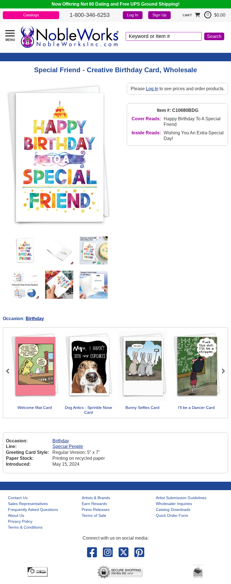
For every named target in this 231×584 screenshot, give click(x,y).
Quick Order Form (172, 515)
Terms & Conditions (25, 527)
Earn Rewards (94, 503)
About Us (16, 515)
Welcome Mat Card (34, 407)
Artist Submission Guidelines (181, 497)
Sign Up (159, 15)
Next (221, 371)
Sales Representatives (28, 503)
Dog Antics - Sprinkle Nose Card (88, 410)
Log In (132, 15)
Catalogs (31, 15)
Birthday (35, 318)
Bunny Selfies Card (142, 407)
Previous (10, 371)
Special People (67, 446)
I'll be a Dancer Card (196, 407)
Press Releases (96, 509)
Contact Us (18, 497)
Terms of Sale (94, 515)
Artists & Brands (96, 497)
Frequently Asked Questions (33, 509)
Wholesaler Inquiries (174, 503)
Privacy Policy (20, 521)
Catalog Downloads (173, 509)
